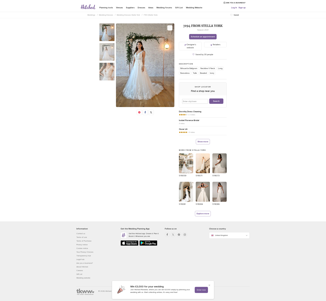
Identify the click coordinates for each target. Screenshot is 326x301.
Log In (234, 7)
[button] (169, 65)
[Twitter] (173, 234)
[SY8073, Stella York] (219, 172)
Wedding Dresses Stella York (128, 15)
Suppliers (130, 7)
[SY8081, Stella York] (186, 201)
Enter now (201, 290)
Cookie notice (82, 248)
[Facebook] (167, 234)
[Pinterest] (178, 234)
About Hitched (82, 267)
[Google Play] (148, 245)
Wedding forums (164, 7)
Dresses (141, 7)
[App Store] (129, 245)
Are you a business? (84, 263)
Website (194, 7)
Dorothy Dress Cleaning (190, 111)
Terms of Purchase (83, 241)
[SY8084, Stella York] (203, 201)
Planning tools (106, 7)
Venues (119, 7)
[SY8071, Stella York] (203, 172)
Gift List (179, 7)
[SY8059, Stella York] (186, 172)
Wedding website (83, 278)
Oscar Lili (183, 129)
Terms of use (81, 237)
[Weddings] (88, 7)
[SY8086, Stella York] (219, 201)
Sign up (242, 7)
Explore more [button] (203, 213)
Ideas (150, 7)
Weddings (91, 15)
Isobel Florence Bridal (189, 120)
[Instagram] (184, 234)
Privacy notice (82, 245)
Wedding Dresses (106, 15)
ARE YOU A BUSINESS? (236, 3)
